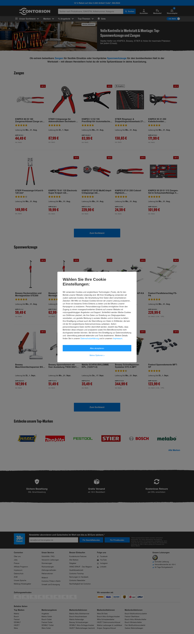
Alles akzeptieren (97, 348)
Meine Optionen (97, 355)
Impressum (117, 338)
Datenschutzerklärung (90, 338)
